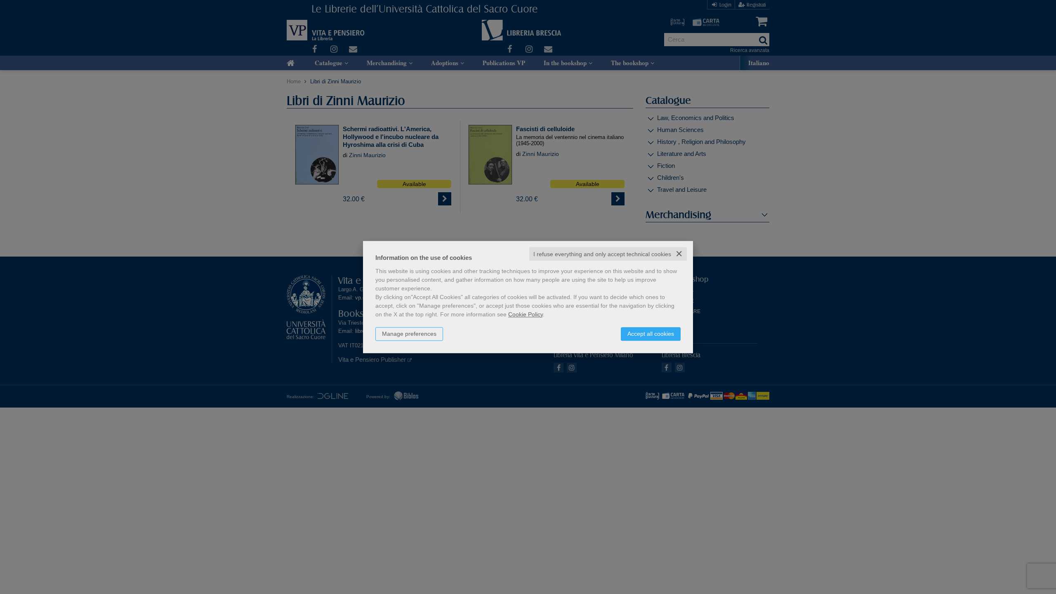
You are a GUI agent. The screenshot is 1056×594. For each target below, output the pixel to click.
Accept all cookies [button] (650, 333)
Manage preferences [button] (409, 333)
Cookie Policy (525, 314)
